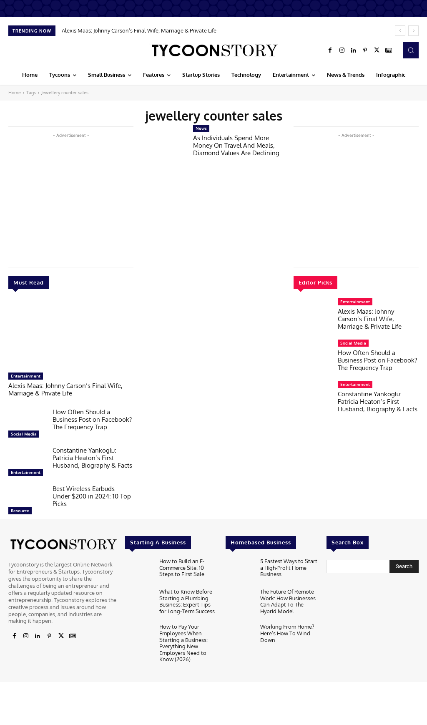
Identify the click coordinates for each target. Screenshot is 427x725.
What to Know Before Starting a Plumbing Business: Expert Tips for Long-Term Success (187, 601)
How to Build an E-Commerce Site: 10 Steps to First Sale (181, 567)
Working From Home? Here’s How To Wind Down (287, 633)
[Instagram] (342, 50)
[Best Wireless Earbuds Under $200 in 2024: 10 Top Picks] (27, 502)
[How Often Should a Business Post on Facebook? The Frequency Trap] (27, 425)
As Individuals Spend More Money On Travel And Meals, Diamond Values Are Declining (236, 145)
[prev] (400, 30)
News (201, 128)
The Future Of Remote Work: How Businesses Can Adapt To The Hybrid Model (288, 601)
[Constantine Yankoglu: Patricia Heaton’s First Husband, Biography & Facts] (27, 463)
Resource (20, 511)
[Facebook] (330, 50)
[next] (413, 30)
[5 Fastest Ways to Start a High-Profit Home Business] (239, 571)
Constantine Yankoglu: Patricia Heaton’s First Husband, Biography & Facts (92, 457)
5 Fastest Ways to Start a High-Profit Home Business (288, 567)
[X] (377, 50)
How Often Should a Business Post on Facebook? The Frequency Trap (92, 419)
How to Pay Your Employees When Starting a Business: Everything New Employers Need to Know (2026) (183, 642)
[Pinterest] (365, 50)
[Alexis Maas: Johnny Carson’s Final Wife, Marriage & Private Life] (70, 335)
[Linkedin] (353, 50)
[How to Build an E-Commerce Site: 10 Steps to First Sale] (139, 571)
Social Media (24, 434)
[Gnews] (388, 50)
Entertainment (25, 376)
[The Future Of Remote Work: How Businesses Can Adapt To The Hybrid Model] (239, 601)
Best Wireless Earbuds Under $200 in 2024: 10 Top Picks (92, 496)
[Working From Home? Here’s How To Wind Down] (239, 636)
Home (14, 93)
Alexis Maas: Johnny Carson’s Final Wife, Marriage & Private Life (139, 30)
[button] (411, 50)
